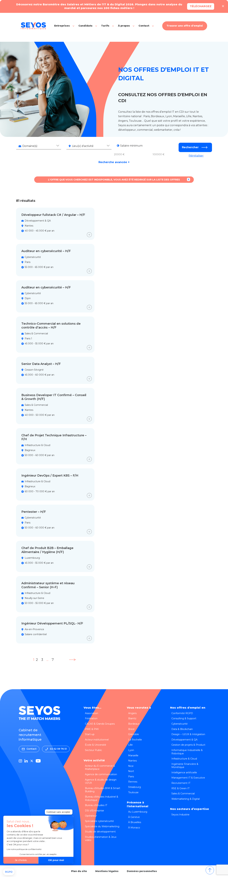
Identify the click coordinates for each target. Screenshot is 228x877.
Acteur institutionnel (97, 739)
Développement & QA (184, 739)
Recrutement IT (180, 783)
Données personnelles (142, 871)
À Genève (134, 817)
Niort (131, 771)
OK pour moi (56, 860)
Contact (144, 25)
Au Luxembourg (137, 811)
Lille (130, 744)
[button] (9, 871)
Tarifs (105, 25)
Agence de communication (101, 774)
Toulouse (133, 792)
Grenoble (133, 734)
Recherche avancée (114, 162)
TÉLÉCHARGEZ (200, 6)
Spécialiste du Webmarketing (102, 826)
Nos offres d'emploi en (187, 707)
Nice (131, 766)
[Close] (223, 6)
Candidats (85, 25)
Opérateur (91, 815)
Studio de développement (100, 831)
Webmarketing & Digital (185, 798)
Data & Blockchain (182, 729)
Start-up (89, 734)
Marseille (133, 755)
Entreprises (62, 25)
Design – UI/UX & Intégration (188, 734)
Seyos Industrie (180, 814)
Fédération (91, 718)
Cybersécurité (179, 723)
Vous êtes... (92, 707)
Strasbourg (134, 787)
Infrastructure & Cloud (184, 758)
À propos (124, 25)
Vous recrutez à (139, 707)
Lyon (131, 750)
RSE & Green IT (180, 788)
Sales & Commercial (183, 793)
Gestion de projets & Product (188, 744)
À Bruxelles (134, 822)
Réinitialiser (196, 155)
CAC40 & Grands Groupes (100, 723)
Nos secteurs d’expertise (189, 809)
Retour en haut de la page (210, 870)
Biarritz (132, 718)
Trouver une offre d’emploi (185, 25)
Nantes (132, 760)
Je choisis (21, 860)
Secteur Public (93, 750)
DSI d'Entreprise (94, 810)
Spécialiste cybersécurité (99, 821)
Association (91, 713)
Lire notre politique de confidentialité (24, 849)
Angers (132, 713)
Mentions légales (107, 871)
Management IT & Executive (188, 777)
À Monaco (134, 827)
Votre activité (94, 760)
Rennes (132, 781)
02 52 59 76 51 (58, 748)
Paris (131, 776)
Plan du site (79, 871)
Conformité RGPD (182, 713)
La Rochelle (135, 739)
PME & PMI (92, 729)
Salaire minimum (131, 145)
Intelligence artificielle (184, 772)
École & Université (95, 744)
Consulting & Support (183, 718)
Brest (131, 729)
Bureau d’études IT (96, 805)
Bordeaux (133, 723)
